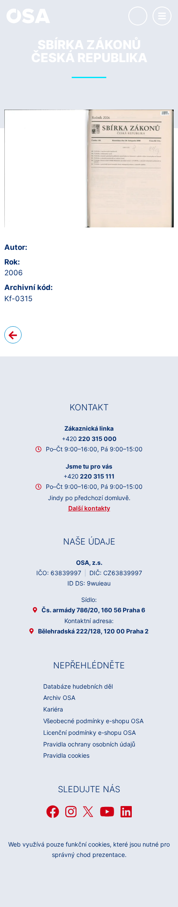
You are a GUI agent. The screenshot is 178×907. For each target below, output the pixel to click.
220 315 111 (89, 476)
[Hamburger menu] (162, 15)
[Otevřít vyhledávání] (137, 15)
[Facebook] (52, 811)
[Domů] (28, 15)
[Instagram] (70, 811)
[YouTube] (107, 811)
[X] (88, 811)
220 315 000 (89, 438)
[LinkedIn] (126, 811)
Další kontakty (89, 508)
